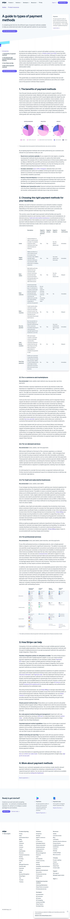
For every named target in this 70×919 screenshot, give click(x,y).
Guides (4, 7)
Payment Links (38, 674)
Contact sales (62, 2)
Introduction (5, 51)
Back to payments (23, 777)
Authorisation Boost (24, 837)
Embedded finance (40, 843)
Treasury (21, 881)
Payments (21, 868)
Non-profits (39, 872)
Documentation (39, 894)
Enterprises (39, 833)
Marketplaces (39, 851)
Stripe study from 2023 (49, 53)
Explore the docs (57, 807)
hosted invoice (43, 553)
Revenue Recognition (24, 874)
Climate (21, 845)
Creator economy (40, 860)
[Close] (67, 912)
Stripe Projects (39, 904)
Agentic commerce (40, 837)
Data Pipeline (22, 851)
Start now (5, 811)
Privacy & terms (57, 843)
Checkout (22, 674)
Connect (21, 847)
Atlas (20, 835)
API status (38, 898)
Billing (20, 839)
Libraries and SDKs (40, 902)
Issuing (20, 860)
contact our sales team (30, 753)
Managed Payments (24, 864)
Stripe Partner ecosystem (42, 887)
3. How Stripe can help (7, 63)
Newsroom (55, 864)
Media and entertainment (42, 870)
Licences (55, 848)
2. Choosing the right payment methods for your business (9, 59)
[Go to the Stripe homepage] (3, 831)
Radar (20, 872)
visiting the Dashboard (36, 773)
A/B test (40, 716)
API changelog (39, 900)
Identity (21, 856)
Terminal (21, 880)
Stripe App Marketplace (41, 885)
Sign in (54, 2)
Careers (55, 862)
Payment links (22, 866)
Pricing (40, 2)
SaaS (37, 856)
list (55, 769)
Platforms (38, 854)
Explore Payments (40, 812)
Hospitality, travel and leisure (43, 866)
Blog (54, 837)
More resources (57, 854)
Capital (20, 841)
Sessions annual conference (59, 841)
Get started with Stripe (9, 31)
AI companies (39, 858)
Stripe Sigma (22, 876)
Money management (41, 853)
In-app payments (40, 849)
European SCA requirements (31, 684)
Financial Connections (24, 854)
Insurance (38, 868)
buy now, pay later (29, 419)
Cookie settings (57, 852)
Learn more (56, 28)
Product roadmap (57, 860)
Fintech (38, 862)
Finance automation (40, 845)
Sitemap (55, 850)
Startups (38, 835)
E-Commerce (39, 841)
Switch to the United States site (43, 915)
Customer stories (57, 835)
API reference (39, 896)
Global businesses (40, 847)
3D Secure (57, 682)
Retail (37, 878)
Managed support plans (58, 875)
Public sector (39, 876)
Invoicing (21, 858)
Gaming (38, 864)
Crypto (20, 849)
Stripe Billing (59, 512)
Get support (56, 873)
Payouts (21, 870)
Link (20, 862)
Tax (20, 878)
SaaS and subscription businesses (39, 218)
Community (56, 839)
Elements (28, 674)
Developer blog (39, 906)
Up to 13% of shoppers (39, 168)
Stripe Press (56, 865)
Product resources (13, 7)
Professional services (41, 874)
